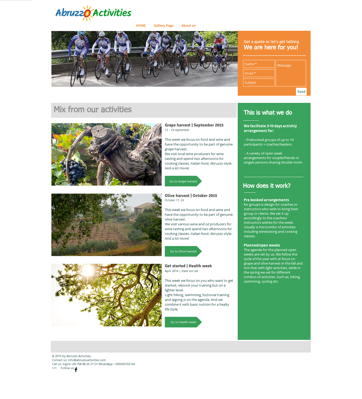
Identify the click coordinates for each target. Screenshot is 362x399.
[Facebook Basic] (76, 369)
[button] (183, 181)
